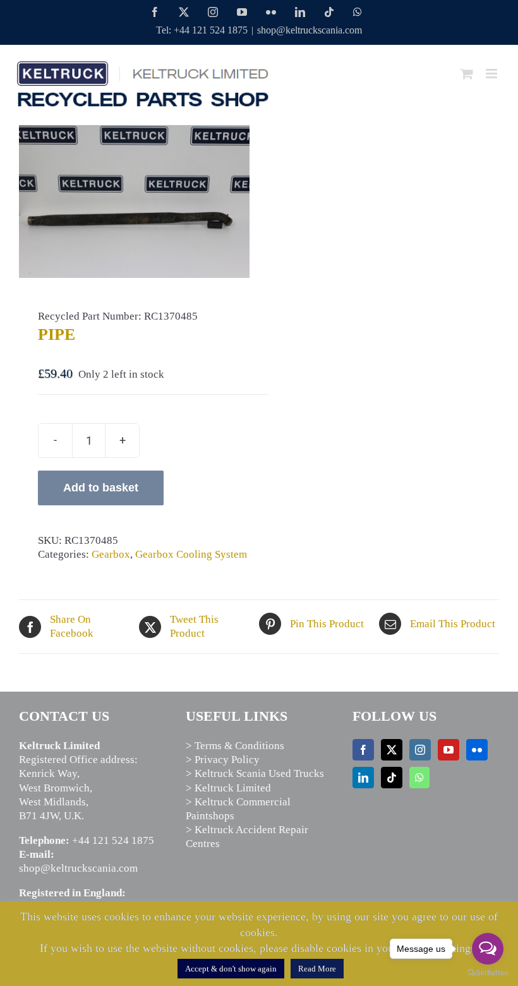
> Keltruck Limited (228, 788)
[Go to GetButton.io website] (487, 973)
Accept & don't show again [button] (231, 968)
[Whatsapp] (419, 777)
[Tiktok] (391, 777)
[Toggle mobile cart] (467, 73)
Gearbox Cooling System (191, 554)
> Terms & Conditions (235, 746)
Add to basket (100, 487)
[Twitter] (391, 750)
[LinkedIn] (363, 777)
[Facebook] (363, 750)
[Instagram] (420, 750)
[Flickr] (477, 750)
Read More (317, 968)
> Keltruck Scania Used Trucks (255, 773)
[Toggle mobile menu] (492, 73)
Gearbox (111, 554)
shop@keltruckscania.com (309, 30)
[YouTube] (448, 750)
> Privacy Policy (223, 760)
